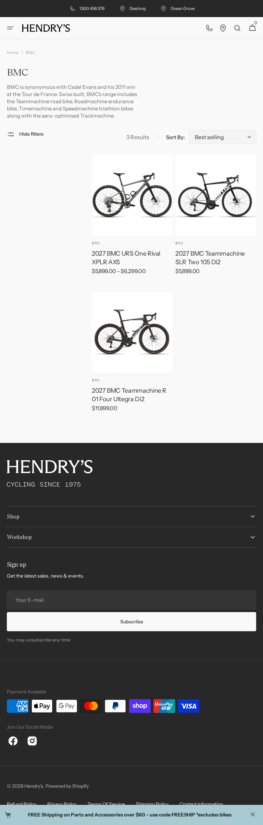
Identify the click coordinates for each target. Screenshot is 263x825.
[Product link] (132, 219)
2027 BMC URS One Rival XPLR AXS (126, 258)
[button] (10, 28)
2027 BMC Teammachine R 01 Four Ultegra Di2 (129, 395)
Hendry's (33, 786)
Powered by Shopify (67, 786)
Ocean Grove (183, 8)
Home (12, 52)
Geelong (137, 8)
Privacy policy (61, 804)
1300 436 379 (91, 8)
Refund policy (21, 804)
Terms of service (106, 804)
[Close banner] (253, 815)
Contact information (201, 804)
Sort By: (175, 137)
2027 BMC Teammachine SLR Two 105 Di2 (210, 258)
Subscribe (131, 622)
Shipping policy (152, 804)
